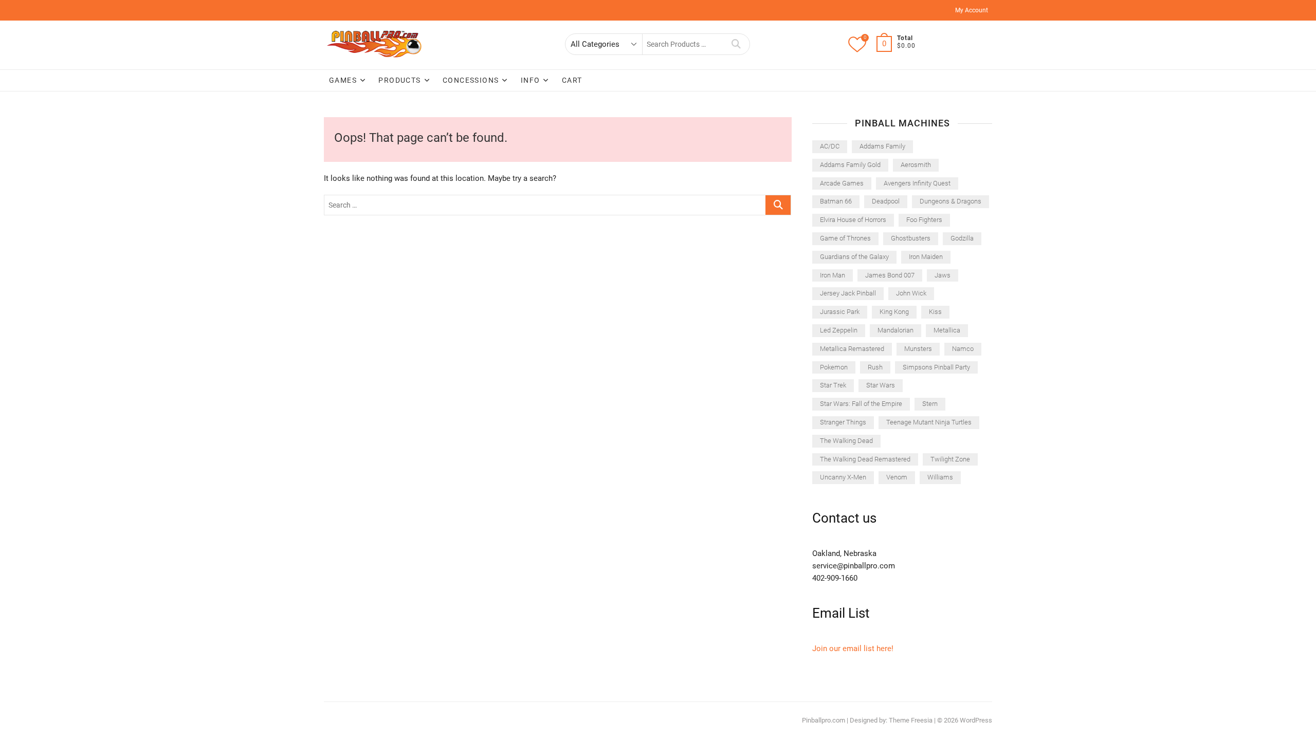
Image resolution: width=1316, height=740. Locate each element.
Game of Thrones (845, 238)
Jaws (943, 275)
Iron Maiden (926, 257)
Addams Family (882, 146)
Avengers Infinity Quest (917, 183)
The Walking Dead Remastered (865, 459)
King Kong (894, 312)
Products (399, 80)
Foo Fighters (924, 220)
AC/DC (829, 146)
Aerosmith (916, 165)
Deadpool (886, 201)
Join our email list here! (852, 648)
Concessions (471, 80)
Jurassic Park (840, 312)
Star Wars (880, 385)
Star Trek (833, 385)
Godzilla (962, 238)
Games (343, 80)
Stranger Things (843, 422)
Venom (896, 477)
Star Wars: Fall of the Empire (861, 404)
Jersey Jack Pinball (848, 293)
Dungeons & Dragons (950, 201)
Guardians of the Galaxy (854, 257)
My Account (971, 10)
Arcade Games (842, 183)
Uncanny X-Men (843, 477)
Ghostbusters (910, 238)
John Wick (911, 293)
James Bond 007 (890, 275)
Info (530, 80)
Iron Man (832, 275)
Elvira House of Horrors (853, 220)
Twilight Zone (950, 459)
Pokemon (834, 367)
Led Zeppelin (838, 330)
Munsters (918, 349)
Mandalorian (895, 330)
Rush (875, 367)
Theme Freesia (911, 720)
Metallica (947, 330)
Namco (963, 349)
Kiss (935, 312)
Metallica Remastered (852, 349)
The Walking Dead (846, 441)
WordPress (976, 720)
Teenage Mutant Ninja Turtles (929, 422)
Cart (572, 80)
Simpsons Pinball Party (936, 367)
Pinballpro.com (823, 720)
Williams (940, 477)
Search (736, 44)
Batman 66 (836, 201)
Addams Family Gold (850, 165)
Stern (930, 404)
